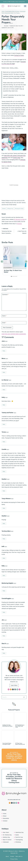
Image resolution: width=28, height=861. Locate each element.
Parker (4, 208)
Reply (4, 350)
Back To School (7, 839)
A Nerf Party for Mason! (22, 231)
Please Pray (10, 208)
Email (4, 322)
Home (4, 813)
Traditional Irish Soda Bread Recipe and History (7, 725)
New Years (6, 832)
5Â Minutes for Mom (19, 219)
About (4, 816)
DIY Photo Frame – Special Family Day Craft (20, 744)
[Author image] (3, 26)
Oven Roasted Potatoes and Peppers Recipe (7, 744)
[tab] (11, 276)
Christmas (18, 842)
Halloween (6, 842)
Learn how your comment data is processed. (14, 334)
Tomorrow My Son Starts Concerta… (7, 231)
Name (4, 315)
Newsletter (6, 818)
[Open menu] (25, 6)
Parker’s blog (16, 157)
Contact (5, 821)
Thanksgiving (19, 839)
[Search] (24, 697)
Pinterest (19, 223)
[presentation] (15, 257)
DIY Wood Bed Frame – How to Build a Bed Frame (20, 726)
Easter (17, 835)
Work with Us (18, 856)
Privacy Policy (14, 859)
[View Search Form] (3, 6)
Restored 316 (14, 853)
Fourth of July (19, 837)
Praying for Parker (19, 55)
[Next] (26, 261)
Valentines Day (19, 832)
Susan (7, 25)
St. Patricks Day (7, 835)
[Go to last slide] (2, 261)
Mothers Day (6, 837)
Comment (5, 294)
